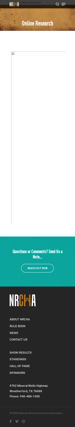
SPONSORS (17, 373)
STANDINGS (18, 359)
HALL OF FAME (20, 366)
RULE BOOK (18, 326)
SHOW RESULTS (21, 352)
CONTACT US (18, 339)
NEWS (14, 333)
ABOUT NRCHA (20, 319)
